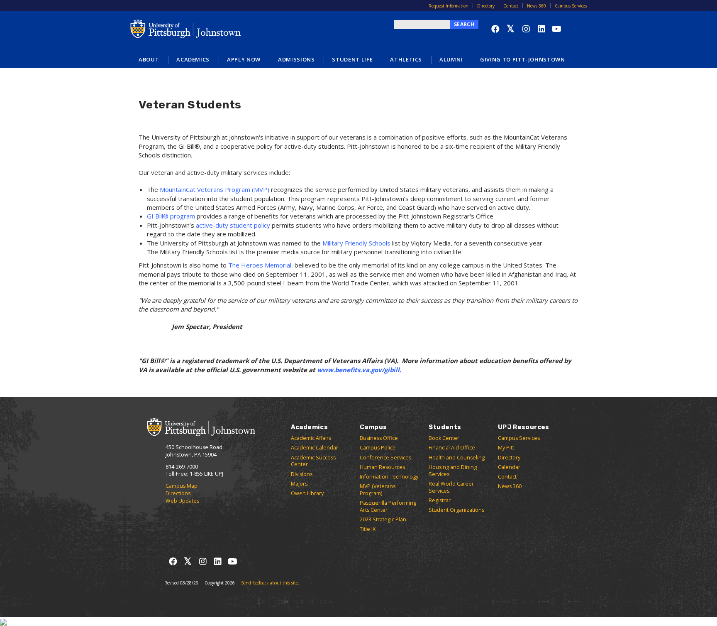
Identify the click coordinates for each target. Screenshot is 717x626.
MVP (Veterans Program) (377, 490)
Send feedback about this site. (270, 583)
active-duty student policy (233, 225)
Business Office (379, 438)
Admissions (296, 59)
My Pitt (506, 447)
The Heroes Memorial (259, 265)
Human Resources (382, 467)
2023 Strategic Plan (383, 519)
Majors (299, 483)
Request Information (448, 5)
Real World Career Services (451, 487)
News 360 (536, 5)
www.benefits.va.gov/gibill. (360, 370)
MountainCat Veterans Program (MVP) (214, 189)
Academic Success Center (313, 461)
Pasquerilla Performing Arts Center (388, 506)
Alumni (451, 59)
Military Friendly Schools (356, 243)
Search (464, 24)
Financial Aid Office (452, 447)
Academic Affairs (311, 438)
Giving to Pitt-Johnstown (522, 59)
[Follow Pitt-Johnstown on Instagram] (526, 29)
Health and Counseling (457, 457)
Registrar (440, 500)
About (149, 59)
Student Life (352, 59)
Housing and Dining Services (453, 471)
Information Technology (389, 476)
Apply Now (244, 59)
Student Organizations (456, 509)
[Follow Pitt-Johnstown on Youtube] (556, 29)
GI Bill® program (171, 216)
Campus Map (182, 485)
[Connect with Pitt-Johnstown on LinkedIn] (541, 29)
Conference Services (385, 457)
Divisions (301, 474)
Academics (193, 59)
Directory (486, 5)
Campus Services (571, 5)
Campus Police (378, 447)
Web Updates (182, 500)
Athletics (406, 59)
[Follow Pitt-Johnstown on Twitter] (510, 29)
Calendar (509, 467)
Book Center (444, 438)
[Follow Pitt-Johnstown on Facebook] (495, 29)
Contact (510, 5)
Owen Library (307, 493)
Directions (178, 493)
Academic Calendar (314, 447)
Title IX (368, 529)
